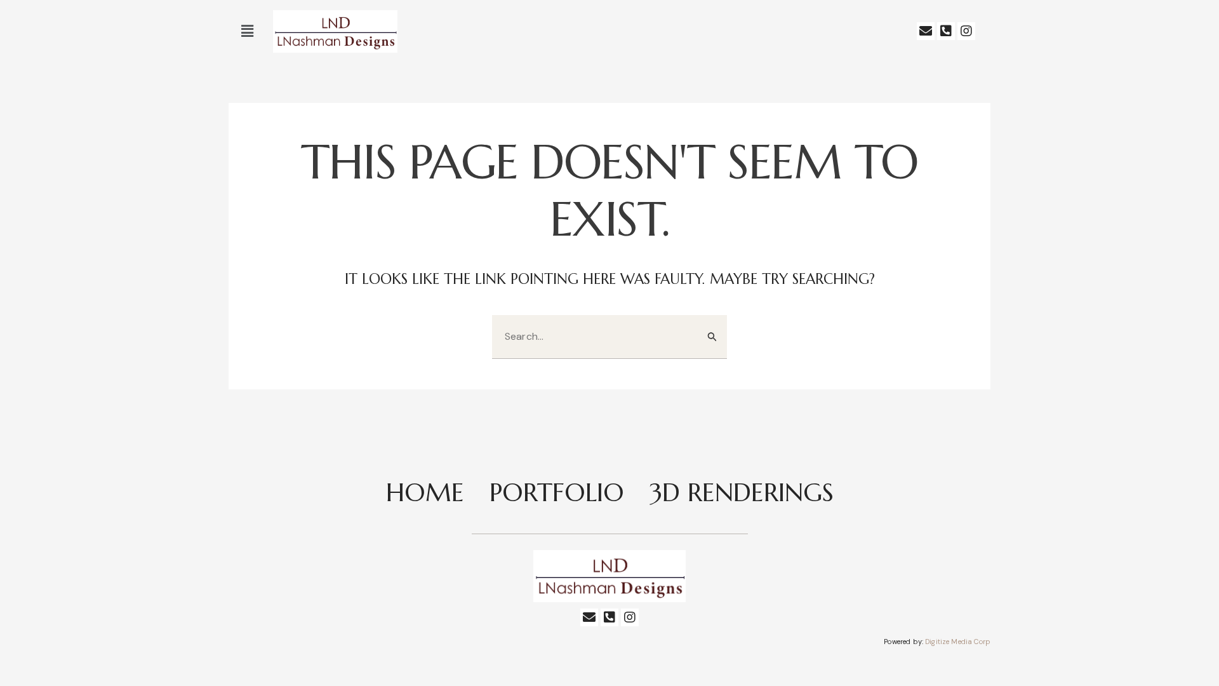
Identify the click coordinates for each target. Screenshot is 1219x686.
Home (425, 492)
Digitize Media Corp (957, 641)
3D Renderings (741, 492)
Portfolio (557, 492)
